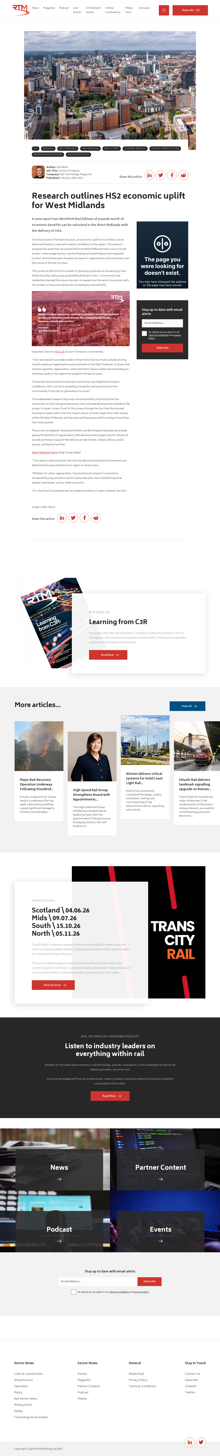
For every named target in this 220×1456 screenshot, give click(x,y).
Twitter (190, 1392)
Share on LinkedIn (149, 175)
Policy (18, 1392)
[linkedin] (190, 1442)
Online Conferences (112, 10)
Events (82, 1374)
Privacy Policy (138, 1380)
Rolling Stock (23, 1405)
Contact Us (192, 1374)
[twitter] (201, 1442)
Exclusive (144, 8)
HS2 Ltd (59, 352)
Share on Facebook (172, 175)
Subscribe (188, 10)
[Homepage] (21, 10)
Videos (82, 1398)
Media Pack (129, 10)
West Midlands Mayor (45, 453)
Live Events (77, 10)
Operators (21, 1386)
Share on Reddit (183, 175)
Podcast (64, 8)
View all (187, 706)
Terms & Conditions (142, 1386)
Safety (18, 1411)
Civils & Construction (28, 1374)
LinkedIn (190, 1386)
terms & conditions (159, 335)
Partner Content (89, 1386)
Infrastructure (23, 1380)
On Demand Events (93, 10)
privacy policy (141, 1292)
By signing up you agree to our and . (165, 335)
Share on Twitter (161, 175)
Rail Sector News (25, 1398)
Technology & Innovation (31, 1417)
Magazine (49, 8)
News (35, 8)
